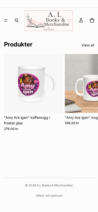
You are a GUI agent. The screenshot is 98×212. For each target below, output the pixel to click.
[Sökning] (16, 20)
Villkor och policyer (49, 195)
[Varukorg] (91, 20)
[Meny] (6, 20)
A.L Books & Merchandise (55, 185)
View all (87, 45)
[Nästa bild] (88, 92)
